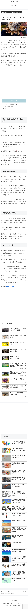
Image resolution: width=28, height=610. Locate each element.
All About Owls (10, 286)
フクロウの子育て (9, 111)
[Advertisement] (14, 82)
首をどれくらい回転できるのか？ (12, 104)
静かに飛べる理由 (9, 106)
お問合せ (20, 603)
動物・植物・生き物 (17, 12)
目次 (12, 100)
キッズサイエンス (6, 12)
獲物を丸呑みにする (9, 108)
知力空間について (7, 603)
